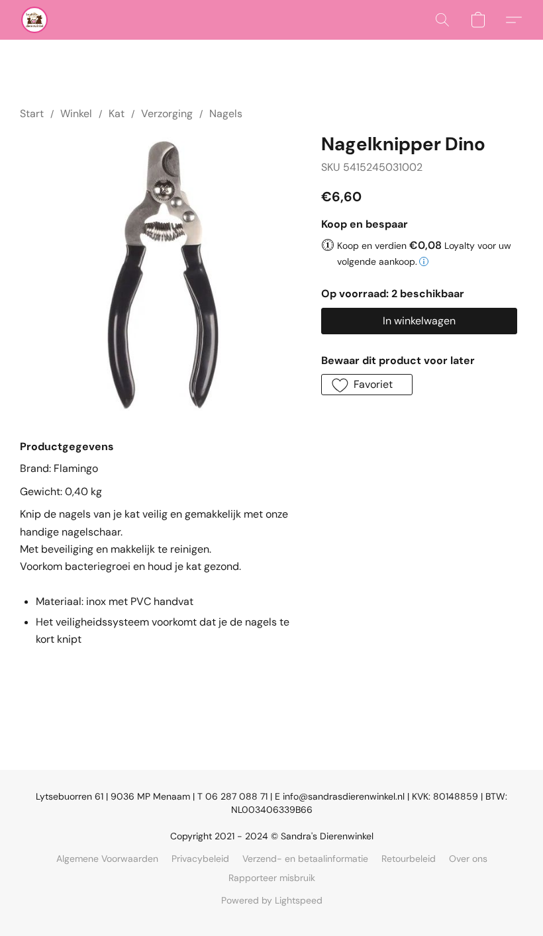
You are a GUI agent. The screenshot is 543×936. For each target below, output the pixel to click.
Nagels (225, 113)
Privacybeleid (200, 859)
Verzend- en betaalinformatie (305, 859)
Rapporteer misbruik (271, 878)
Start (32, 113)
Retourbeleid (408, 859)
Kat (116, 113)
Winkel (76, 113)
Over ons (468, 859)
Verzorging (167, 113)
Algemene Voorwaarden (107, 859)
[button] (34, 20)
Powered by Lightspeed (271, 900)
